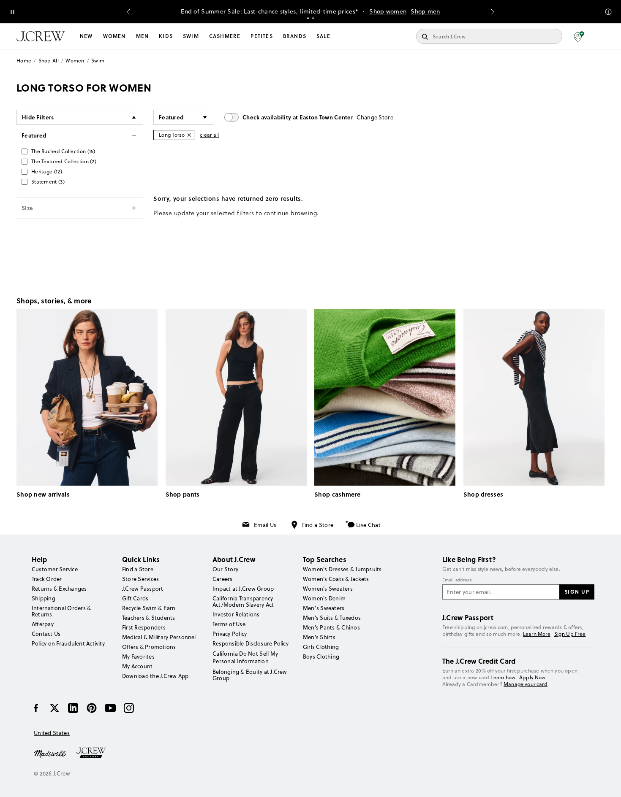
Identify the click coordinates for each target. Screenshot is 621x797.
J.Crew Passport (142, 588)
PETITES (261, 36)
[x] (54, 708)
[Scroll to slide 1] (308, 18)
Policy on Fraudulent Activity (68, 643)
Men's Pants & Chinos (331, 627)
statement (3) (48, 181)
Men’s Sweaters (323, 608)
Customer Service (55, 569)
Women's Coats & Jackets (336, 579)
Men (142, 36)
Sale (323, 36)
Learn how (502, 677)
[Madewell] (50, 753)
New (86, 36)
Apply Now (532, 677)
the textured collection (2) (63, 161)
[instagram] (129, 708)
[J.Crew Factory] (95, 753)
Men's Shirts (319, 637)
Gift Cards (135, 598)
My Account (137, 666)
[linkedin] (73, 708)
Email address (457, 580)
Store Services (140, 579)
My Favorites (138, 656)
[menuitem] (86, 36)
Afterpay (43, 624)
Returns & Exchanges (59, 588)
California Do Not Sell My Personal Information (245, 657)
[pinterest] (91, 708)
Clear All (209, 134)
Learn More (536, 634)
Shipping (43, 598)
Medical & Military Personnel (159, 637)
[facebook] (36, 708)
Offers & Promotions (149, 647)
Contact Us (46, 634)
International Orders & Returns (61, 611)
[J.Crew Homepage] (40, 36)
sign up (577, 591)
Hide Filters (38, 117)
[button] (579, 36)
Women (114, 36)
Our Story (225, 569)
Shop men (425, 11)
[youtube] (110, 708)
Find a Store (318, 525)
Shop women (387, 11)
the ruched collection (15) (63, 151)
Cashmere (225, 36)
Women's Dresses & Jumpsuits (342, 569)
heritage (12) (46, 171)
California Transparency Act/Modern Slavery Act (243, 601)
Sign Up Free (570, 634)
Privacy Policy (229, 634)
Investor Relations (235, 614)
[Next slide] (492, 11)
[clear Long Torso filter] (189, 135)
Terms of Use (228, 624)
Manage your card (525, 684)
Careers (222, 579)
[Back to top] (606, 782)
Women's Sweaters (328, 588)
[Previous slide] (128, 11)
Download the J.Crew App (155, 676)
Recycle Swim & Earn (149, 608)
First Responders (144, 627)
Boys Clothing (321, 656)
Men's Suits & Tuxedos (332, 617)
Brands (294, 36)
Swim (191, 36)
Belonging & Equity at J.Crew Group (249, 675)
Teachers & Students (148, 617)
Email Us (265, 525)
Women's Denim (324, 598)
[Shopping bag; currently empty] (600, 36)
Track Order (47, 579)
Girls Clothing (321, 647)
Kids (166, 36)
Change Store (375, 117)
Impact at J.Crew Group (243, 588)
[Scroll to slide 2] (313, 18)
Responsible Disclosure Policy (250, 643)
